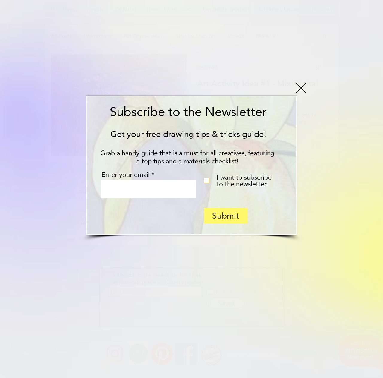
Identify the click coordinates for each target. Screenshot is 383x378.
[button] (301, 88)
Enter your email (125, 174)
